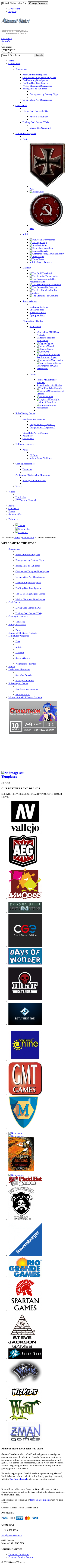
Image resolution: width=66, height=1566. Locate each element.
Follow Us (13, 519)
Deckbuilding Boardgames (28, 582)
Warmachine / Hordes (25, 663)
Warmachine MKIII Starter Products (25, 697)
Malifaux (19, 652)
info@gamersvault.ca (11, 1535)
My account (14, 8)
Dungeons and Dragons (26, 689)
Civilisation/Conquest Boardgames (32, 571)
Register (12, 11)
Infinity (19, 647)
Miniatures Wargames (18, 635)
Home (17, 537)
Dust (17, 641)
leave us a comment (40, 1499)
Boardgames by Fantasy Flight (30, 560)
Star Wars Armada (23, 675)
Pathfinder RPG (22, 694)
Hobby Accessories (17, 624)
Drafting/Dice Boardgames (28, 588)
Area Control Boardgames (27, 554)
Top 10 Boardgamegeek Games (30, 593)
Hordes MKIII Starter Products (22, 633)
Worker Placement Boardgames (30, 599)
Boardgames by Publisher (27, 565)
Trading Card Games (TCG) (28, 613)
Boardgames (14, 549)
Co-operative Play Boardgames (30, 577)
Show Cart (6, 40)
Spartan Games (22, 658)
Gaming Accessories (17, 616)
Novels (11, 666)
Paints (18, 630)
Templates (20, 621)
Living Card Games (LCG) (27, 607)
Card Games (14, 602)
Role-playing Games (18, 683)
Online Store (28, 537)
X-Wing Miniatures (24, 680)
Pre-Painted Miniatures (19, 669)
